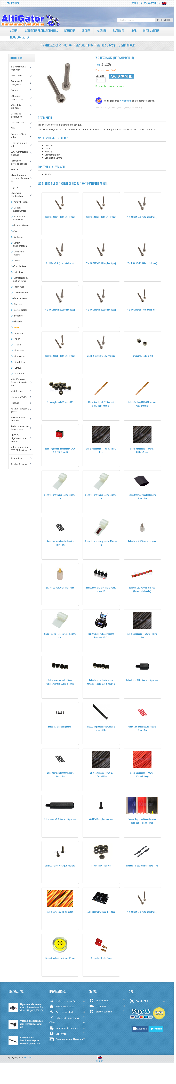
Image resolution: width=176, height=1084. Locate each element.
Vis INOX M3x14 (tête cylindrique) (60, 309)
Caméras (15, 90)
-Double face (20, 266)
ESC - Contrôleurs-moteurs (20, 153)
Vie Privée (61, 1033)
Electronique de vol (19, 144)
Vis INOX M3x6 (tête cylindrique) (101, 356)
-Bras (15, 231)
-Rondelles (19, 361)
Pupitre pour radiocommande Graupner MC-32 (101, 635)
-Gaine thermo (20, 292)
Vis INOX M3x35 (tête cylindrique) (142, 309)
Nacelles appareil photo (20, 410)
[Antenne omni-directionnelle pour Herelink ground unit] (13, 1044)
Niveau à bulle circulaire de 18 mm (60, 958)
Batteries (118, 31)
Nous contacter (19, 37)
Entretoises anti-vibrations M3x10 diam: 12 (101, 589)
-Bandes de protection (19, 218)
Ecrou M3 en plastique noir (60, 726)
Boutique (69, 31)
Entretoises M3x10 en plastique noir (142, 680)
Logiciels (15, 187)
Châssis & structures (16, 106)
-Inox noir (18, 333)
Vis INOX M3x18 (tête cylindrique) (101, 309)
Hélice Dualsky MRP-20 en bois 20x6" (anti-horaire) (101, 403)
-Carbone (18, 236)
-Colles (16, 260)
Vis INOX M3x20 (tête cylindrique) (142, 217)
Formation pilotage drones (19, 162)
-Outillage (18, 304)
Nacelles (101, 31)
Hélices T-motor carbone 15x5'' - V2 (142, 865)
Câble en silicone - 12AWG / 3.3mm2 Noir (101, 774)
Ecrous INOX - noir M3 (101, 865)
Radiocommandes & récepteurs (20, 428)
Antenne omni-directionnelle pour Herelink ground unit (30, 1040)
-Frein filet (18, 286)
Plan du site (102, 1000)
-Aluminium (19, 356)
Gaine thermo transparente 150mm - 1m (60, 635)
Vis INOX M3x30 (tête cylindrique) (101, 217)
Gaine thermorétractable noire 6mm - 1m (60, 774)
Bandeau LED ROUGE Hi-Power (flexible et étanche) (142, 589)
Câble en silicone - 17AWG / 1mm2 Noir (101, 450)
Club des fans (18, 122)
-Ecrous (17, 367)
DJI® (13, 128)
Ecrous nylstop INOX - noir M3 (60, 402)
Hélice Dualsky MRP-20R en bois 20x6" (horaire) (142, 403)
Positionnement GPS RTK (18, 419)
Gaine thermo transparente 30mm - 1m (60, 496)
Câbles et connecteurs (17, 97)
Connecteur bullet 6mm (101, 958)
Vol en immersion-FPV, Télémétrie (20, 449)
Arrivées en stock (64, 1011)
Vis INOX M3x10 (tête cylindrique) (142, 263)
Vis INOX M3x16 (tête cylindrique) (101, 263)
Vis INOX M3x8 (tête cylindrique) (60, 263)
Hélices (14, 169)
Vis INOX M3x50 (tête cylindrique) (142, 911)
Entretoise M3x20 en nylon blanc (60, 587)
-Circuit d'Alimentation (20, 244)
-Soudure (18, 315)
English (99, 1060)
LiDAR (134, 31)
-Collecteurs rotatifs (19, 253)
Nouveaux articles (65, 1006)
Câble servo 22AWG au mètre (60, 911)
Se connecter (150, 3)
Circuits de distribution (16, 115)
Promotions (16, 458)
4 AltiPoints (125, 100)
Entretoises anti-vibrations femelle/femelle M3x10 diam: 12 (101, 681)
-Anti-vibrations (20, 201)
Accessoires (17, 75)
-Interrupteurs (20, 298)
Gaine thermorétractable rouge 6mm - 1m (142, 728)
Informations (151, 31)
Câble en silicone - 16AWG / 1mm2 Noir (142, 635)
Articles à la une (19, 464)
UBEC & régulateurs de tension (18, 438)
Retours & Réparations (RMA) (64, 1020)
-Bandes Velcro (21, 225)
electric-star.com (104, 1011)
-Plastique (18, 350)
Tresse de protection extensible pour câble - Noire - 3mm (142, 820)
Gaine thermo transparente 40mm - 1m (101, 542)
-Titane (17, 344)
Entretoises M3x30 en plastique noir (60, 819)
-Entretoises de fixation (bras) (21, 279)
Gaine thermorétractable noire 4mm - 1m (60, 542)
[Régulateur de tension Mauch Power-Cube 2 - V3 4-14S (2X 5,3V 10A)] (13, 1011)
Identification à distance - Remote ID (20, 178)
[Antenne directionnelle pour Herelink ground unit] (13, 1027)
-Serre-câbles (20, 309)
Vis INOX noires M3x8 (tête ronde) (60, 865)
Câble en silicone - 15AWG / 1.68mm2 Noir (142, 450)
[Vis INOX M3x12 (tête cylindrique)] (62, 83)
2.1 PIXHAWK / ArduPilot (18, 68)
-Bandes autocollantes (19, 209)
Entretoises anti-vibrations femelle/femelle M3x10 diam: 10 (60, 681)
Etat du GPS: (142, 1001)
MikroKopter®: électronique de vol (19, 382)
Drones (86, 31)
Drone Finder (13, 3)
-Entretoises (19, 272)
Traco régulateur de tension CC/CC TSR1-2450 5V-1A (60, 450)
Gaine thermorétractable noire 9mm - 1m (142, 496)
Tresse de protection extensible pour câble (101, 728)
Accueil (135, 3)
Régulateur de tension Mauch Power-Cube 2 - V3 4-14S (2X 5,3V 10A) (32, 1007)
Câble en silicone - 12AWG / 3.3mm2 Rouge (142, 774)
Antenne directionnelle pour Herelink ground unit (31, 1023)
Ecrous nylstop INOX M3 (142, 356)
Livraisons (101, 1006)
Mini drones (17, 391)
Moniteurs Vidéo (19, 397)
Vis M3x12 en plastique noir (101, 819)
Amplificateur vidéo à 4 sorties (101, 911)
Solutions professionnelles (41, 31)
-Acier (16, 338)
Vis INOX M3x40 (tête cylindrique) (60, 356)
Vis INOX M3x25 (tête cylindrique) (60, 217)
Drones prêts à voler (18, 136)
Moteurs (15, 402)
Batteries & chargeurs (16, 83)
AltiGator (28, 1057)
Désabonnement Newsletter (70, 1039)
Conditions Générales (67, 1027)
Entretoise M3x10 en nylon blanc (142, 541)
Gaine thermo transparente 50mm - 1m (101, 496)
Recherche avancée (66, 1001)
